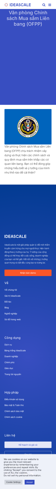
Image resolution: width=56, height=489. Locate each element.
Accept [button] (29, 482)
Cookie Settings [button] (13, 482)
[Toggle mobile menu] (50, 4)
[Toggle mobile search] (43, 4)
